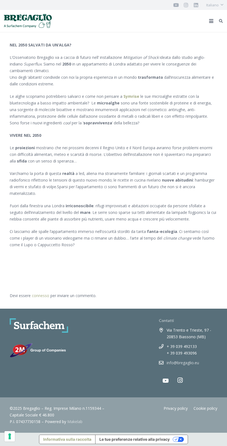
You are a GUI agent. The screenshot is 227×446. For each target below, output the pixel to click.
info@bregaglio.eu (183, 362)
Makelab (74, 421)
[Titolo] (176, 5)
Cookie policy (205, 408)
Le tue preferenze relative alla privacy (134, 439)
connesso (40, 295)
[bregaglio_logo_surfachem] (28, 21)
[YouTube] (166, 381)
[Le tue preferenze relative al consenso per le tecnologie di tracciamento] (9, 436)
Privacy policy (176, 408)
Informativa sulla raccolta (67, 439)
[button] (215, 5)
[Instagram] (180, 380)
